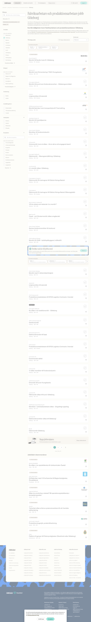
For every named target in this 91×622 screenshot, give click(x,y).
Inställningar (41, 619)
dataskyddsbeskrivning (33, 615)
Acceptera (50, 619)
